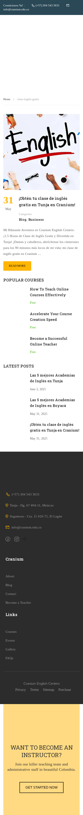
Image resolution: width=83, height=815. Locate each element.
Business (36, 219)
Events (10, 640)
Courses (11, 631)
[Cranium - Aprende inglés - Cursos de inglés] (17, 19)
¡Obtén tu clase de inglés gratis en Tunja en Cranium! (47, 201)
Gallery (11, 649)
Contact (11, 594)
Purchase (64, 690)
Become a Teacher (18, 602)
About (10, 576)
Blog (23, 219)
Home (6, 99)
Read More (17, 265)
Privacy (20, 690)
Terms (34, 690)
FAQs (9, 658)
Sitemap (48, 690)
